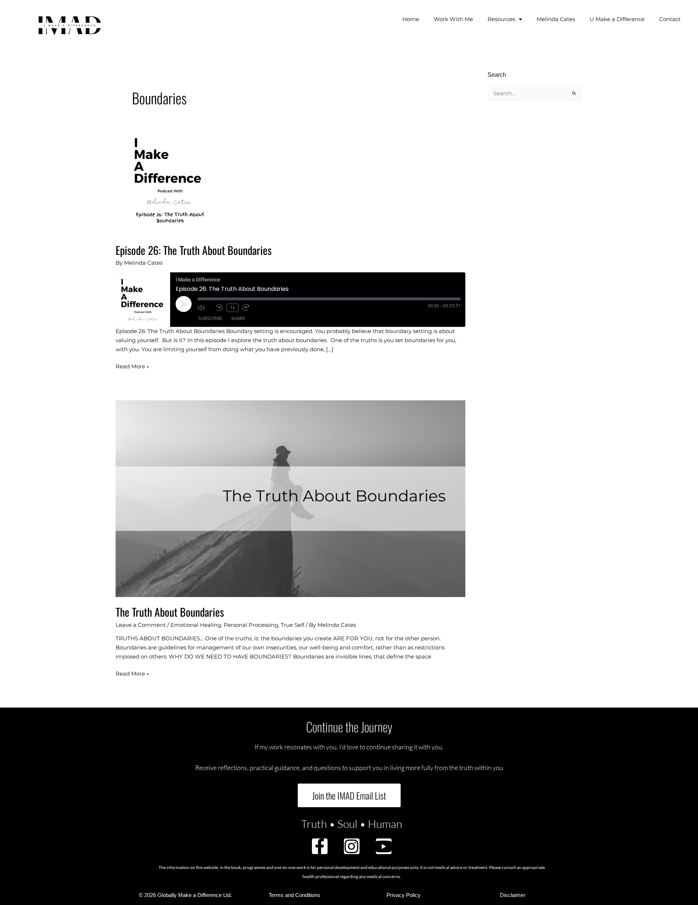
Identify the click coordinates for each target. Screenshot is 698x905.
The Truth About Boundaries (170, 612)
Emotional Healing (196, 624)
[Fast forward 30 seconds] (249, 307)
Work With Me (453, 19)
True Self (292, 624)
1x (232, 307)
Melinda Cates (556, 19)
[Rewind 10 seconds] (219, 307)
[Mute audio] (204, 307)
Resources (501, 19)
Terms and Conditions (294, 895)
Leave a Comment (141, 624)
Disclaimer (512, 895)
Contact (670, 19)
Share (238, 318)
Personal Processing (251, 624)
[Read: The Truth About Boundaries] (290, 498)
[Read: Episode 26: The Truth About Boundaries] (170, 180)
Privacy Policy (403, 895)
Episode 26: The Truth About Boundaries (194, 250)
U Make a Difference (617, 19)
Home (410, 19)
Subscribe (210, 318)
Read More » (132, 366)
